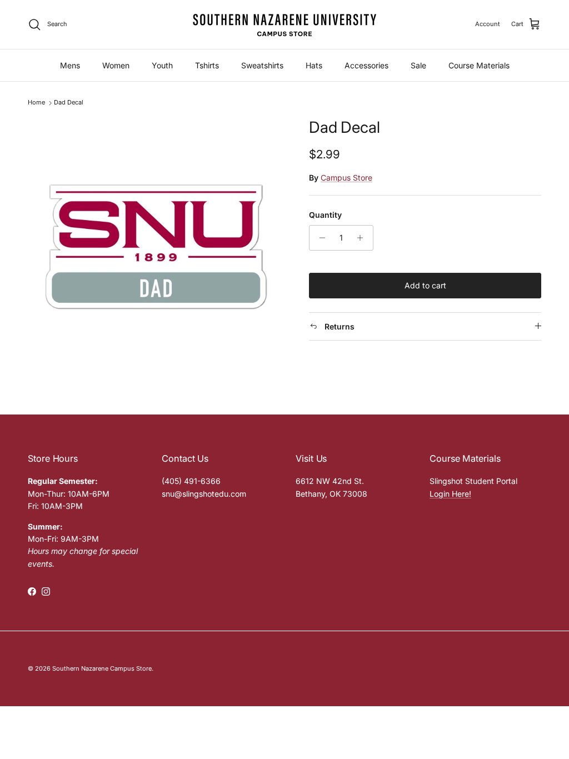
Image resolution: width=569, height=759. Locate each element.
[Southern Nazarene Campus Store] (284, 24)
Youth (162, 65)
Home (36, 103)
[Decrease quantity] (319, 238)
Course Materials (479, 65)
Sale (418, 65)
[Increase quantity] (363, 238)
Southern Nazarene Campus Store (102, 668)
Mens (70, 65)
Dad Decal (68, 103)
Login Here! (450, 493)
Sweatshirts (262, 65)
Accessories (366, 65)
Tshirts (207, 65)
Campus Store (346, 177)
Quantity (325, 214)
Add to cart (425, 285)
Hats (314, 65)
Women (115, 65)
